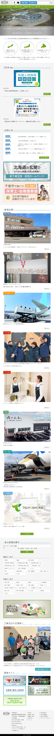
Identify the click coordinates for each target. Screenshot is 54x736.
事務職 (17, 560)
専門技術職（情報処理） (10, 563)
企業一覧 (37, 6)
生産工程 (6, 573)
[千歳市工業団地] (14, 690)
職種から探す (27, 6)
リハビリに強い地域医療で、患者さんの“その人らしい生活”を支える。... (20, 230)
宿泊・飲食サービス (23, 587)
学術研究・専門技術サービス (11, 587)
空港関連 (42, 590)
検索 (27, 552)
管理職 (6, 560)
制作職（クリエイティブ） (10, 568)
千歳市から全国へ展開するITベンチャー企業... (14, 509)
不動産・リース (43, 585)
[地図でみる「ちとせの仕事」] (27, 609)
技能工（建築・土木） (44, 571)
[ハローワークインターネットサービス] (14, 700)
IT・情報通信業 (43, 582)
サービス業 (30, 590)
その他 (17, 573)
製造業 (29, 582)
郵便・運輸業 (7, 585)
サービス (32, 568)
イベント (47, 6)
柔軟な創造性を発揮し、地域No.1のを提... (17, 270)
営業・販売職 (31, 560)
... (13, 309)
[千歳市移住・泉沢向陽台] (39, 690)
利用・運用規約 (44, 716)
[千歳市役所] (14, 680)
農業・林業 (7, 582)
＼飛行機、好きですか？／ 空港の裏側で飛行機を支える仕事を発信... (13, 469)
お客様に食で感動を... (8, 428)
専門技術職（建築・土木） (36, 563)
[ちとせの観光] (39, 680)
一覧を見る (42, 157)
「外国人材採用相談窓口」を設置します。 (27, 140)
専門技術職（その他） (36, 565)
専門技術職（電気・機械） (22, 563)
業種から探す (18, 6)
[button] (4, 22)
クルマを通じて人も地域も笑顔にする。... (23, 349)
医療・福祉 (7, 590)
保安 (5, 571)
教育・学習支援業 (22, 568)
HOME (9, 6)
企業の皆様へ (43, 712)
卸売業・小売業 (19, 585)
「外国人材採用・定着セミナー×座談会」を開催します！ (30, 153)
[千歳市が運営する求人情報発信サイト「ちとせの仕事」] (4, 2)
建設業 (17, 582)
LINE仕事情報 (43, 714)
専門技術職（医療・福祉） (23, 565)
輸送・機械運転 (31, 571)
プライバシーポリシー (45, 718)
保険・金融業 (31, 585)
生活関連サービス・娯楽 (36, 587)
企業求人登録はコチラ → (43, 669)
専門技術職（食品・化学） (10, 565)
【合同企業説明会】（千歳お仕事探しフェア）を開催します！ (32, 136)
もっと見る (27, 534)
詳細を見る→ (47, 94)
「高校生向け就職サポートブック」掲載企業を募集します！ (31, 149)
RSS (47, 157)
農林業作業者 (19, 571)
